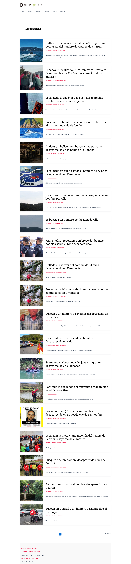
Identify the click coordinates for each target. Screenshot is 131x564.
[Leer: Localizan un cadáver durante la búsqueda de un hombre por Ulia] (31, 201)
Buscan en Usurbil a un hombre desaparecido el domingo (76, 510)
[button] (41, 11)
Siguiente (108, 533)
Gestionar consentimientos (30, 551)
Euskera (29, 12)
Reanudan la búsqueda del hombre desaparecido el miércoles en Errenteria (76, 290)
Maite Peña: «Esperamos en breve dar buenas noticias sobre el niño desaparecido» (74, 242)
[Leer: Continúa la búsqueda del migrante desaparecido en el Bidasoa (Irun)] (31, 392)
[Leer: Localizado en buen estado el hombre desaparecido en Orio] (31, 344)
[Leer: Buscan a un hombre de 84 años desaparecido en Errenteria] (31, 319)
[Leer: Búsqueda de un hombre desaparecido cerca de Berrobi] (31, 465)
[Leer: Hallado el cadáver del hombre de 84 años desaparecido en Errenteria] (31, 270)
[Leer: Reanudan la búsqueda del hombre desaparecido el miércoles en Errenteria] (31, 295)
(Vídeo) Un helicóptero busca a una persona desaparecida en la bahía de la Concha (73, 148)
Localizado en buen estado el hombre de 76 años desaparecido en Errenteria (76, 172)
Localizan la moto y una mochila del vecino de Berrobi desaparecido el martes (75, 437)
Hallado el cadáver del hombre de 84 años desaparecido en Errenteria (72, 266)
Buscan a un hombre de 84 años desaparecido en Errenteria (76, 315)
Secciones (37, 12)
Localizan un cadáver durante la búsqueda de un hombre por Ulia (76, 196)
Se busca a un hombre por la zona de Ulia (71, 219)
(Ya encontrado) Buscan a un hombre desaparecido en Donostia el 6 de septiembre (73, 412)
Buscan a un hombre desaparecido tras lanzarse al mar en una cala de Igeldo (76, 123)
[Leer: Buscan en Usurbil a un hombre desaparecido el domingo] (31, 514)
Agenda (47, 12)
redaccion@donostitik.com (30, 558)
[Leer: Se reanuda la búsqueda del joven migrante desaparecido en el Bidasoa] (31, 368)
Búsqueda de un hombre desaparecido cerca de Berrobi (75, 461)
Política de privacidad (29, 548)
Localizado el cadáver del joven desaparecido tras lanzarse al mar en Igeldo (74, 99)
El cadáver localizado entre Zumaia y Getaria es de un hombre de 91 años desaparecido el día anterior (75, 73)
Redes (53, 12)
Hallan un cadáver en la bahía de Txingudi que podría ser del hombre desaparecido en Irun (75, 44)
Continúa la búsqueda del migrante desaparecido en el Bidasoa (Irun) (76, 388)
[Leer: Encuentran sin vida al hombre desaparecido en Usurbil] (31, 490)
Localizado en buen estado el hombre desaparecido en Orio (69, 339)
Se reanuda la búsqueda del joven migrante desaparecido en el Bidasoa (73, 364)
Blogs (61, 12)
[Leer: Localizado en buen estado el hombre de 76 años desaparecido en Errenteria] (31, 176)
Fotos (22, 12)
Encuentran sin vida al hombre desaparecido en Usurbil (76, 485)
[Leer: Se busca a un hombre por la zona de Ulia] (31, 223)
